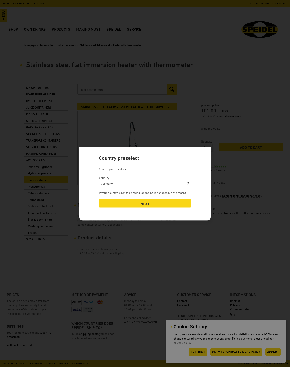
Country (104, 177)
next (145, 203)
